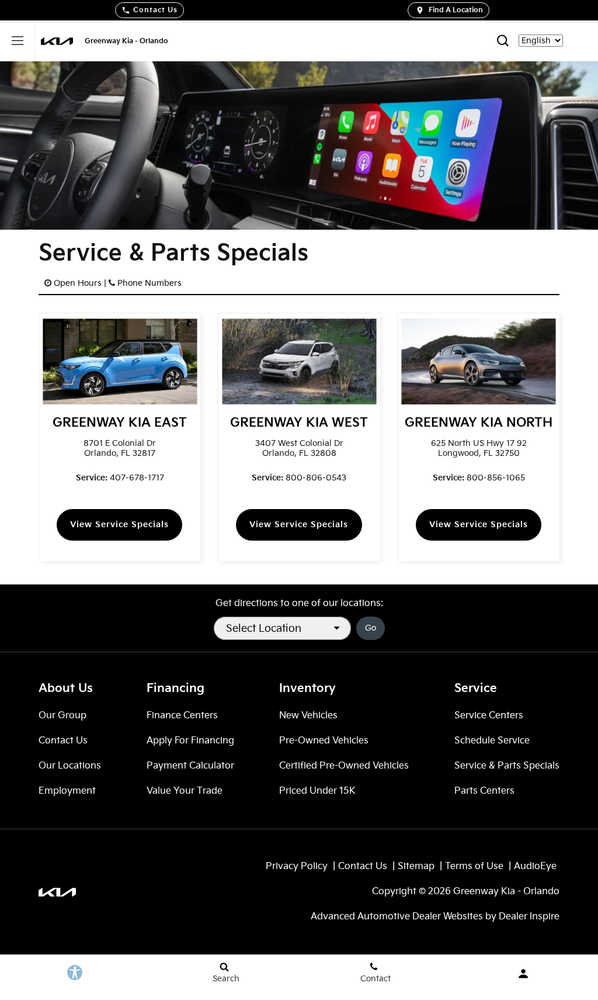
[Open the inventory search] (502, 40)
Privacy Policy (297, 866)
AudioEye (535, 866)
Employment (67, 791)
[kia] (57, 41)
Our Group (62, 715)
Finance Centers (182, 715)
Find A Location (456, 10)
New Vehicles (308, 715)
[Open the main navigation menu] (17, 40)
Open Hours (78, 283)
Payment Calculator (190, 765)
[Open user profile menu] (523, 973)
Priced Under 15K (317, 791)
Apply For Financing (190, 740)
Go (370, 628)
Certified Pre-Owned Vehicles (344, 765)
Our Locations (70, 765)
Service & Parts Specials (506, 765)
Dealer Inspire (529, 916)
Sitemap (416, 866)
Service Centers (488, 715)
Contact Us (155, 10)
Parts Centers (484, 791)
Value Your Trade (184, 791)
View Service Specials (119, 525)
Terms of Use (474, 866)
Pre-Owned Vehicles (323, 740)
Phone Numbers (149, 283)
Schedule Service (492, 740)
